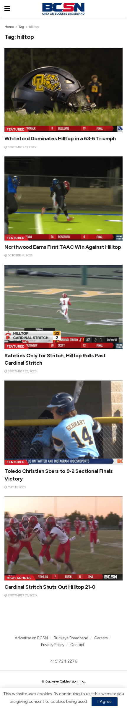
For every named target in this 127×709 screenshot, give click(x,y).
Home (9, 27)
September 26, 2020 (22, 595)
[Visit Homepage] (63, 9)
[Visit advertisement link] (63, 620)
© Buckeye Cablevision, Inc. (63, 681)
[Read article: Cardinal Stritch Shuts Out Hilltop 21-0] (63, 538)
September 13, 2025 (21, 147)
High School (19, 578)
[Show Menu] (7, 9)
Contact (77, 645)
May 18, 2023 (16, 487)
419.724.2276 (63, 661)
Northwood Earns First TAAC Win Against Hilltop (62, 247)
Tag (21, 27)
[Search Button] (120, 9)
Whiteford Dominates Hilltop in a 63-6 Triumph (60, 138)
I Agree (104, 701)
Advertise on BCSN (31, 638)
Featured (16, 129)
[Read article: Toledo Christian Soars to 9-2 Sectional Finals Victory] (63, 423)
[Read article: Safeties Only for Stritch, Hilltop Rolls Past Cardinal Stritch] (63, 307)
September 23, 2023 (21, 371)
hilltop (34, 27)
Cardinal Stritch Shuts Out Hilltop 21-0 (49, 587)
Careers (101, 638)
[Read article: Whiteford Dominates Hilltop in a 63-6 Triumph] (63, 90)
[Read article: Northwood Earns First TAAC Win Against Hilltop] (63, 198)
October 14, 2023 (19, 255)
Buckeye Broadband (71, 638)
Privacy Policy (52, 645)
